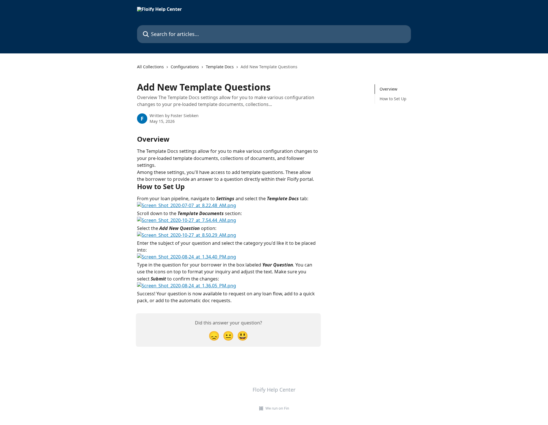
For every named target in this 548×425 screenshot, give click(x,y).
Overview (388, 89)
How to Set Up (393, 98)
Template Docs (220, 66)
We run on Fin (277, 408)
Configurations (185, 66)
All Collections (150, 66)
